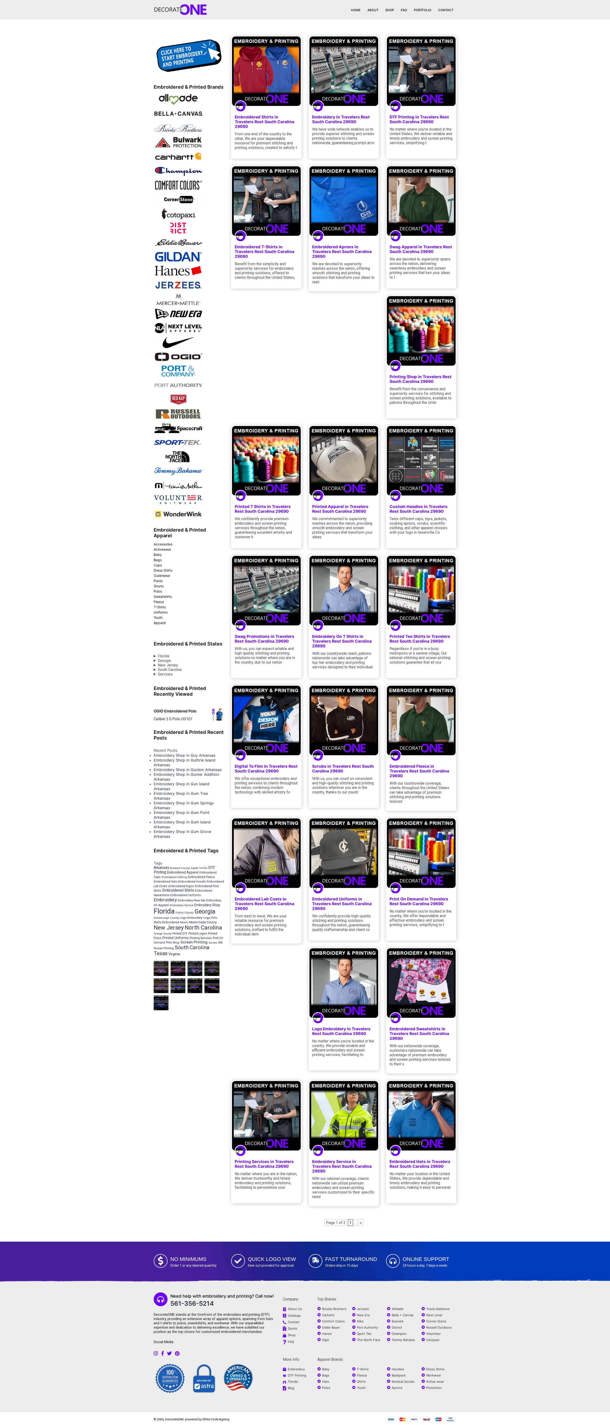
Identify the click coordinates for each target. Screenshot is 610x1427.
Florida (163, 656)
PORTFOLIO (422, 10)
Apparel (160, 623)
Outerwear (162, 576)
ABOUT (372, 10)
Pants (158, 581)
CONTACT (445, 10)
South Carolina (170, 669)
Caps (158, 565)
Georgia (164, 660)
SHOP (389, 10)
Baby (158, 555)
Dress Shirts (163, 570)
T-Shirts (160, 607)
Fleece (159, 602)
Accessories (163, 544)
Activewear (162, 549)
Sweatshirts (163, 596)
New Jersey (168, 665)
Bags (158, 560)
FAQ (404, 10)
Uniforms (161, 612)
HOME (356, 10)
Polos (158, 591)
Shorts (159, 586)
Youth (158, 617)
